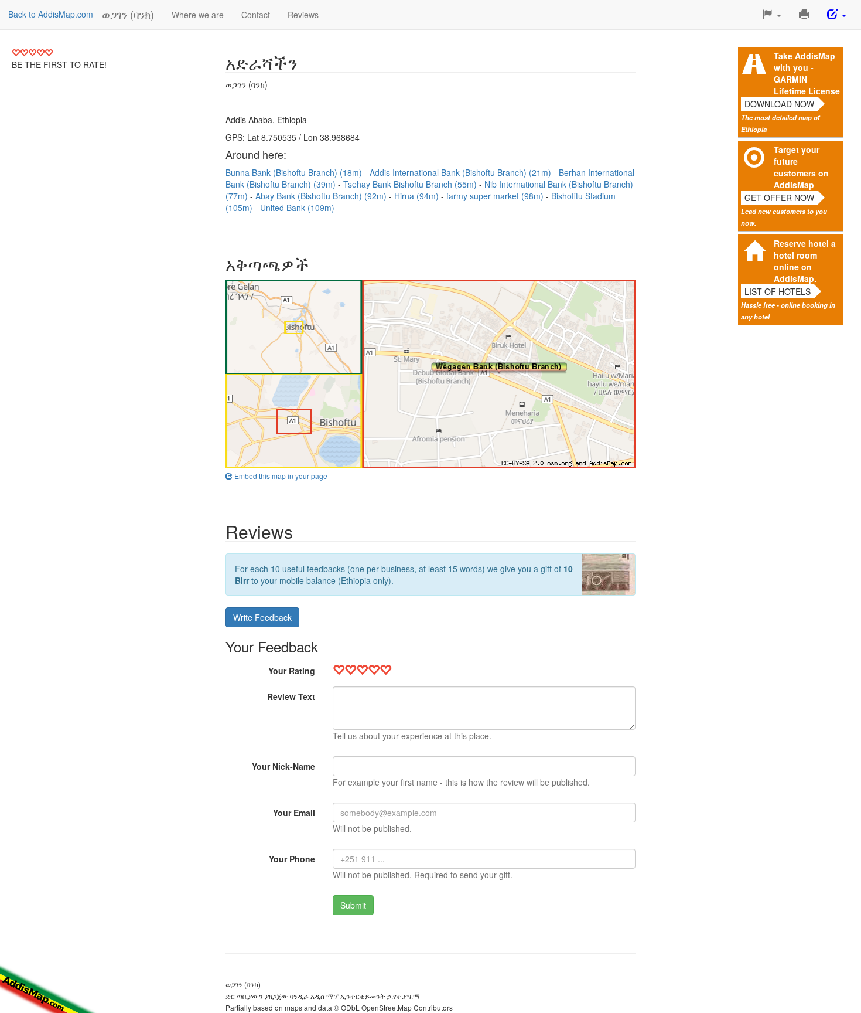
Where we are (198, 15)
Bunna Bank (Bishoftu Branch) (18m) (295, 172)
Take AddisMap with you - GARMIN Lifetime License (807, 73)
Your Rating (291, 671)
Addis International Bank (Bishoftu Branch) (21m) (462, 172)
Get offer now (779, 197)
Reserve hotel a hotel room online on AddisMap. (805, 260)
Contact (255, 15)
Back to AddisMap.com (50, 14)
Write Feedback (262, 617)
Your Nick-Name (283, 766)
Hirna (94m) (417, 196)
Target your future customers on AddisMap (801, 167)
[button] (771, 14)
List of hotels (777, 291)
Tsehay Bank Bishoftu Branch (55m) (411, 184)
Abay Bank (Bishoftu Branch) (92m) (322, 196)
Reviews (303, 15)
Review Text (291, 696)
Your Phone (292, 859)
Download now (779, 104)
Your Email (294, 812)
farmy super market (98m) (496, 196)
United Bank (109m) (297, 207)
